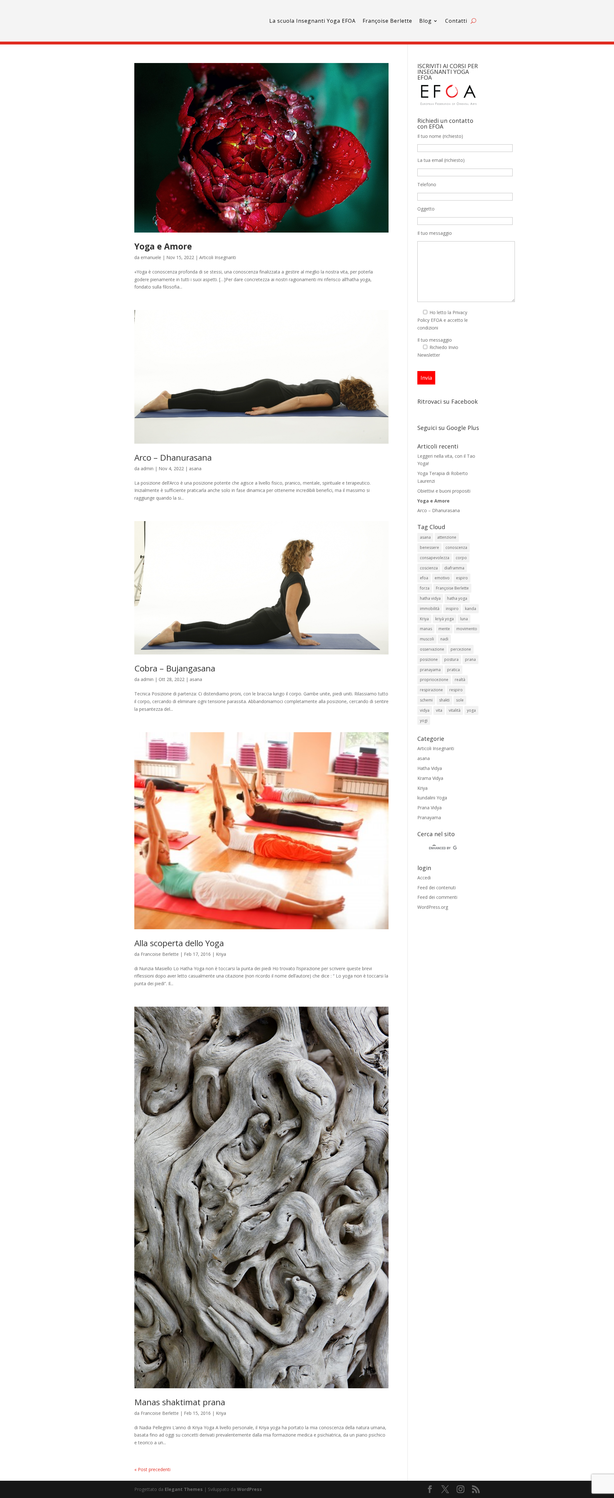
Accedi (424, 878)
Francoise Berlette (160, 954)
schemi (426, 700)
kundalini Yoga (432, 798)
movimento (466, 628)
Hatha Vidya (429, 768)
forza (424, 588)
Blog (425, 20)
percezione (461, 649)
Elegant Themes (184, 1489)
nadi (444, 639)
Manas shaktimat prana (179, 1402)
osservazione (432, 649)
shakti (444, 700)
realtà (460, 679)
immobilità (429, 608)
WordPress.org (432, 907)
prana (470, 659)
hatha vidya (430, 598)
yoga (471, 710)
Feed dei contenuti (436, 887)
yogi (424, 720)
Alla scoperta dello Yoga (179, 943)
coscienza (429, 568)
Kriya (221, 954)
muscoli (427, 639)
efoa (424, 578)
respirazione (431, 690)
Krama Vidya (430, 778)
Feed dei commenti (437, 897)
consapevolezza (434, 557)
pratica (453, 669)
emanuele (151, 257)
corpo (461, 557)
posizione (429, 659)
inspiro (452, 608)
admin (147, 468)
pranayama (430, 669)
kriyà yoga (444, 619)
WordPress (249, 1489)
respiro (456, 690)
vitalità (454, 710)
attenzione (446, 537)
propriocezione (434, 679)
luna (464, 619)
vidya (424, 710)
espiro (462, 578)
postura (451, 659)
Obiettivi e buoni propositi (443, 491)
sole (460, 700)
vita (439, 710)
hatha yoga (457, 598)
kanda (470, 608)
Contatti (456, 20)
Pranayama (429, 817)
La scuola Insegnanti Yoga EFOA (312, 20)
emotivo (442, 578)
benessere (429, 547)
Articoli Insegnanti (217, 257)
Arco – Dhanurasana (173, 457)
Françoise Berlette (387, 20)
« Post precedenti (152, 1469)
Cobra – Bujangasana (174, 668)
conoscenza (456, 547)
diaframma (454, 568)
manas (426, 628)
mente (444, 628)
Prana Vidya (429, 807)
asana (195, 468)
